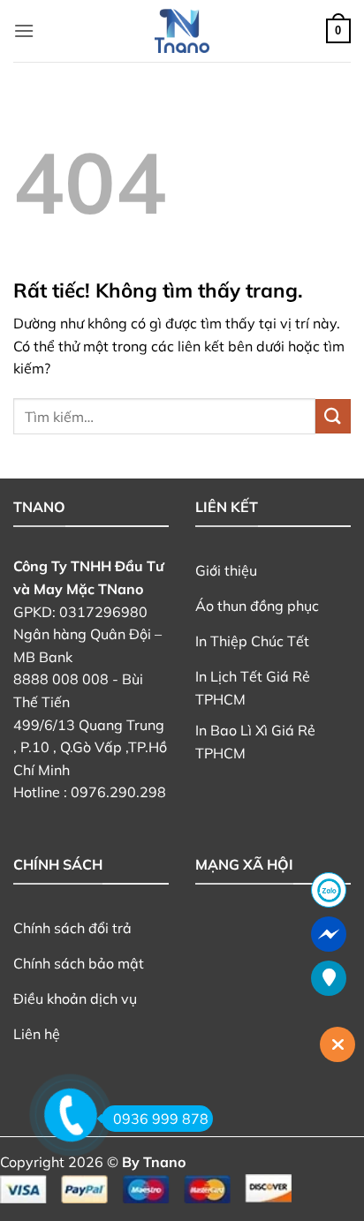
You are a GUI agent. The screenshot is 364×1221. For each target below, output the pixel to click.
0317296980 (103, 612)
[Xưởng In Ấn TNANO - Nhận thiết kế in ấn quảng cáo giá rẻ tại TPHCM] (182, 31)
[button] (23, 30)
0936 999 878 (161, 1118)
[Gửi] (333, 416)
